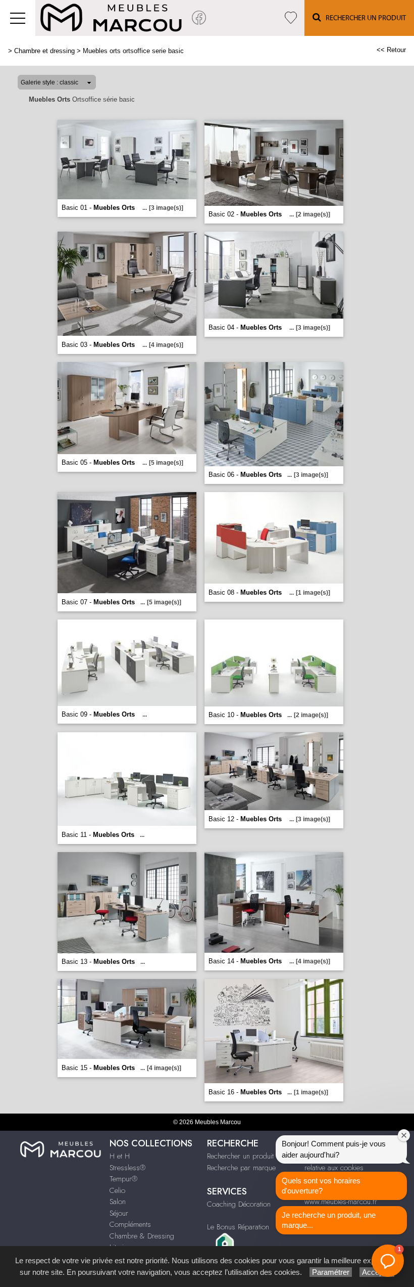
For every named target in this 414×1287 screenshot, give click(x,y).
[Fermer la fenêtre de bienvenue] (404, 1135)
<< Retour (391, 50)
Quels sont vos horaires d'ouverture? (321, 1185)
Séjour (119, 1213)
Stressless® (127, 1167)
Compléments (130, 1224)
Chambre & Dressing (142, 1235)
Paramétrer (330, 1272)
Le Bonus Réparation (238, 1226)
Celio (117, 1190)
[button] (388, 1261)
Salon (118, 1201)
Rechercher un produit (240, 1156)
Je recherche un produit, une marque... (329, 1220)
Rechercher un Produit (363, 18)
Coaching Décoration (239, 1204)
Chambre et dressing (44, 51)
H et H (120, 1156)
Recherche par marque (241, 1167)
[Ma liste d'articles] (290, 18)
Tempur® (123, 1178)
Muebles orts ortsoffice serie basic (133, 51)
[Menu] (17, 18)
